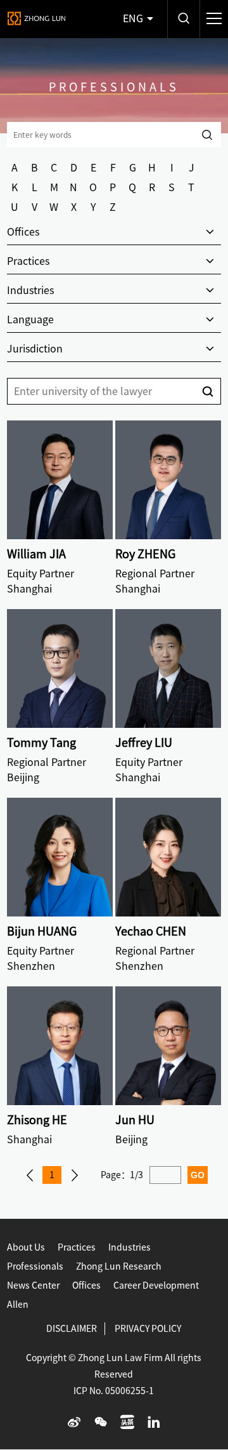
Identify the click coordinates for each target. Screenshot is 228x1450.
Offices (86, 1285)
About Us (26, 1247)
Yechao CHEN (150, 931)
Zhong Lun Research (119, 1266)
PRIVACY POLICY (148, 1328)
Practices (77, 1247)
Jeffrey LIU (143, 742)
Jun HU (135, 1119)
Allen (17, 1304)
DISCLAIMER (71, 1328)
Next (74, 1175)
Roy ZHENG (145, 554)
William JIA (36, 554)
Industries (129, 1247)
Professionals (35, 1266)
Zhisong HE (37, 1119)
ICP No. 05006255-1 (113, 1390)
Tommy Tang (41, 742)
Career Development (156, 1285)
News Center (33, 1285)
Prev (29, 1175)
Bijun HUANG (42, 931)
